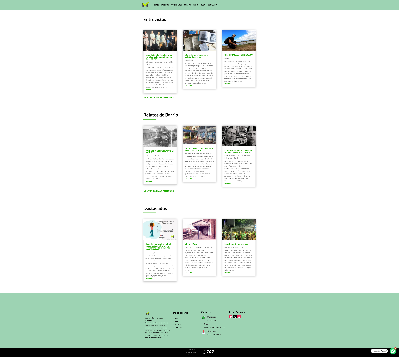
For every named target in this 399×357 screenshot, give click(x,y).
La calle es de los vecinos (236, 244)
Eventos (165, 5)
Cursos (187, 5)
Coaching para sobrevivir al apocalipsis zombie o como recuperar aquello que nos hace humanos (158, 247)
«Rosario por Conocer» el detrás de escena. (196, 56)
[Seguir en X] (235, 316)
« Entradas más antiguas (158, 97)
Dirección (211, 331)
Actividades (176, 5)
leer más (149, 90)
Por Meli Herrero (190, 153)
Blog (203, 5)
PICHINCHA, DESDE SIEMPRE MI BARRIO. (159, 152)
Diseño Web (192, 350)
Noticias (178, 324)
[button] (393, 351)
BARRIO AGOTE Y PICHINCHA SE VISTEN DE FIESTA (199, 149)
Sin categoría (207, 247)
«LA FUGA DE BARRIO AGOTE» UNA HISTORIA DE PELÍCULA (238, 151)
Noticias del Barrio (160, 62)
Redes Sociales (192, 355)
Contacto (212, 5)
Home (177, 318)
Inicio (156, 5)
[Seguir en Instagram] (230, 316)
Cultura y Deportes (195, 247)
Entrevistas (149, 62)
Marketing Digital (191, 352)
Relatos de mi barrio (152, 156)
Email (206, 324)
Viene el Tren (191, 244)
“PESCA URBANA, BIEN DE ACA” (238, 55)
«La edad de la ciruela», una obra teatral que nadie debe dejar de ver (158, 57)
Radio (195, 5)
